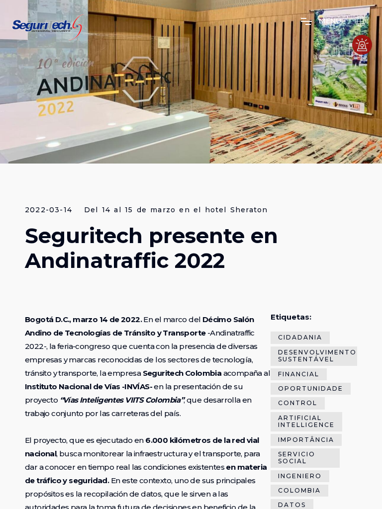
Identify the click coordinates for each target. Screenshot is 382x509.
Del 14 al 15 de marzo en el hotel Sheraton (176, 210)
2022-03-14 (48, 210)
